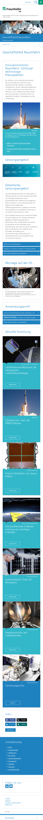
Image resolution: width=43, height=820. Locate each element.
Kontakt (8, 801)
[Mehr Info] (21, 350)
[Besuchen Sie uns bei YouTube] (11, 786)
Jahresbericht (12, 761)
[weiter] (21, 668)
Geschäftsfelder (13, 750)
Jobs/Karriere (12, 753)
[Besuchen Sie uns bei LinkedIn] (7, 786)
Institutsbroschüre (13, 769)
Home (10, 747)
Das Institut (11, 755)
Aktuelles (11, 764)
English (28, 2)
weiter (12, 703)
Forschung (11, 767)
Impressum (8, 805)
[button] (10, 720)
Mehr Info (12, 384)
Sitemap (7, 799)
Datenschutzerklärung (13, 803)
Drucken (10, 730)
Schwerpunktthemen (14, 758)
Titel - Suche (36, 2)
